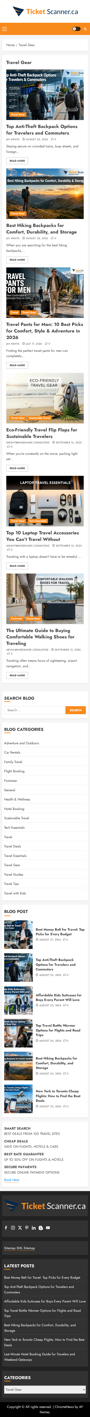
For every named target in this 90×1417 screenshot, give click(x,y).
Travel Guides (13, 874)
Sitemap (9, 1248)
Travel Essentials (15, 855)
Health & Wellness (17, 799)
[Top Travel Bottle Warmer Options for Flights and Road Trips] (18, 1033)
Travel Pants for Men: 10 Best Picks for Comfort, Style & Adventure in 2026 (44, 331)
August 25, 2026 (50, 1005)
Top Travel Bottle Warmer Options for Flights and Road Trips (58, 1030)
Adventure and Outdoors (21, 743)
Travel (14, 312)
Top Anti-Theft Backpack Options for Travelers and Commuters (41, 129)
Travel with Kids (15, 893)
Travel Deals (12, 846)
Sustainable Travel (39, 418)
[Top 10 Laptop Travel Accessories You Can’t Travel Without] (45, 501)
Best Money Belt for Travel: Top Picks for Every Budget (60, 932)
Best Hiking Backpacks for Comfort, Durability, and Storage (41, 228)
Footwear (16, 618)
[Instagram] (13, 1228)
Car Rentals (12, 752)
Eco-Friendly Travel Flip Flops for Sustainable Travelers (41, 433)
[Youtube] (48, 1228)
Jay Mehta (12, 139)
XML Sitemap (26, 1248)
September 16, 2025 (69, 442)
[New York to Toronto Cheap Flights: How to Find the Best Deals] (18, 1099)
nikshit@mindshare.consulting (27, 442)
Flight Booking (14, 771)
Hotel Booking (14, 808)
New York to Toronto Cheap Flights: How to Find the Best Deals (58, 1096)
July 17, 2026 (34, 344)
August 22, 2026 (50, 1106)
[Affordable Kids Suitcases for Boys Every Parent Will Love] (18, 1000)
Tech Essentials (37, 521)
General (9, 790)
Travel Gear (18, 114)
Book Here (11, 1179)
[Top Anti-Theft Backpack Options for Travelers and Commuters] (45, 94)
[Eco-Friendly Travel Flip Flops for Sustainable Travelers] (45, 398)
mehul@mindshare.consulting (27, 650)
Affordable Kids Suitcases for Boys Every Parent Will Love (59, 997)
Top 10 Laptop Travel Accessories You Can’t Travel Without (42, 536)
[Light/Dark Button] (76, 29)
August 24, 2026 (37, 238)
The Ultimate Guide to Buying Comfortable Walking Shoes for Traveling (40, 637)
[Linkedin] (34, 1228)
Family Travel (13, 761)
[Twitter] (20, 1228)
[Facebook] (6, 1228)
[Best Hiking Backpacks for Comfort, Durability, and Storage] (45, 193)
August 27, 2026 (50, 940)
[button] (4, 29)
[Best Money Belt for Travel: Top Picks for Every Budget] (18, 934)
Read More (17, 161)
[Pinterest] (27, 1228)
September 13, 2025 (68, 650)
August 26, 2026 (37, 139)
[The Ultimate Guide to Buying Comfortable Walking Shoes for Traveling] (45, 599)
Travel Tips (11, 883)
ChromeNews (64, 1406)
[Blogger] (41, 1229)
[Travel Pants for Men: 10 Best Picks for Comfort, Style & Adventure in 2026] (45, 292)
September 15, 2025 (69, 546)
